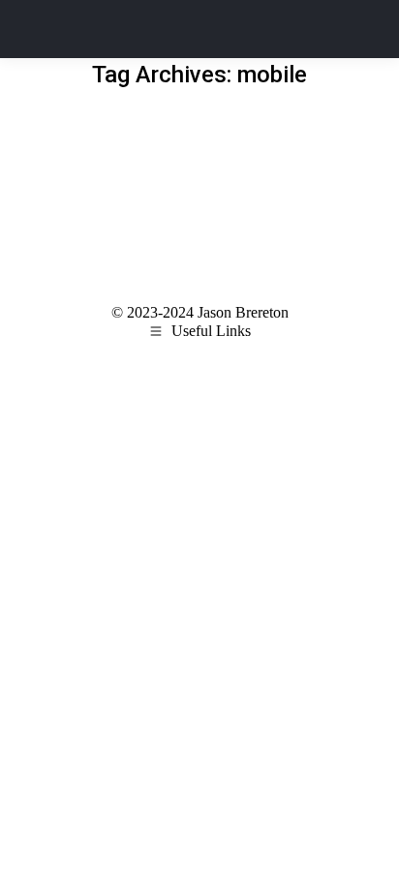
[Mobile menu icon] (356, 29)
